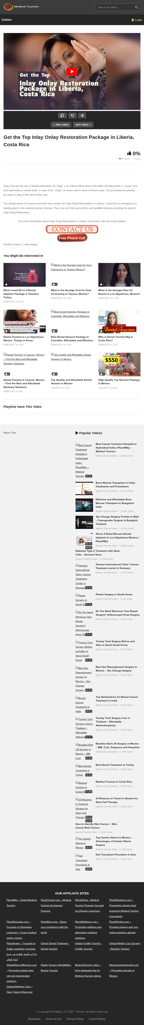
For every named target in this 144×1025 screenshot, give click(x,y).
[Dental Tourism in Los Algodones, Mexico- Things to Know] (25, 321)
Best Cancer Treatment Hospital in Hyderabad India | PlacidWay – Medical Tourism (116, 448)
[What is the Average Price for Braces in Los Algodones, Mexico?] (119, 275)
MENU (8, 19)
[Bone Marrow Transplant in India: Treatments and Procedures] (84, 488)
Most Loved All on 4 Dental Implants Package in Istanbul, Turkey (21, 294)
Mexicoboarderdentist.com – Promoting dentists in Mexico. (124, 970)
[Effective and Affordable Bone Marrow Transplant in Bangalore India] (84, 505)
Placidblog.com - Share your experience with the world (54, 927)
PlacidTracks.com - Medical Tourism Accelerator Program (56, 905)
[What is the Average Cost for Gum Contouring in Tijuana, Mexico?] (72, 275)
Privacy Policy (75, 1018)
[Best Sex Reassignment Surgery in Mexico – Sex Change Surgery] (84, 679)
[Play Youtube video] (72, 71)
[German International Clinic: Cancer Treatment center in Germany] (84, 576)
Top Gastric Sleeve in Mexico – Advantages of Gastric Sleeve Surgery (114, 841)
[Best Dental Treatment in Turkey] (84, 770)
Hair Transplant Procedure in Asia (116, 854)
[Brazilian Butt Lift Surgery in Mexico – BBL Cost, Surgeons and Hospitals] (84, 751)
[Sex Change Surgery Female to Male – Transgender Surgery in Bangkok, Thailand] (84, 522)
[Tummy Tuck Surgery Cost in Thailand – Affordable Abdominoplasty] (84, 728)
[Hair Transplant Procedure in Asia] (84, 862)
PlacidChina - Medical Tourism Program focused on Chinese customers (89, 905)
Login (138, 19)
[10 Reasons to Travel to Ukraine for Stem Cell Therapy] (84, 808)
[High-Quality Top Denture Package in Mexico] (119, 364)
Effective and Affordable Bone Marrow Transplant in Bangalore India (115, 503)
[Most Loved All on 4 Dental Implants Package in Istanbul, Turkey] (25, 275)
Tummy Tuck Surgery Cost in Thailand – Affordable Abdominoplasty (113, 722)
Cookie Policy (97, 1018)
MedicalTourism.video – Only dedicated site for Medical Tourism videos (88, 970)
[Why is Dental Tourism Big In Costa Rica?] (119, 321)
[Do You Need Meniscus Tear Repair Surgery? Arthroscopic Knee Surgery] (84, 623)
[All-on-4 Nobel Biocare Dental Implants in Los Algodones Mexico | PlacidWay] (84, 539)
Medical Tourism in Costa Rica (114, 781)
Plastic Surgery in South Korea (114, 594)
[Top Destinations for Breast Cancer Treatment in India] (84, 705)
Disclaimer (34, 1018)
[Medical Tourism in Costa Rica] (84, 787)
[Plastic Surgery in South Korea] (84, 600)
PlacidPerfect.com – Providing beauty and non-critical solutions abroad (124, 927)
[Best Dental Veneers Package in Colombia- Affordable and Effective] (72, 321)
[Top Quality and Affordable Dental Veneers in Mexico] (72, 364)
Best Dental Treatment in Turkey (115, 764)
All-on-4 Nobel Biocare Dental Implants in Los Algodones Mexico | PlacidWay (117, 537)
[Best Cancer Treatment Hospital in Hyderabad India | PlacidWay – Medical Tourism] (84, 461)
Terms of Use (53, 1018)
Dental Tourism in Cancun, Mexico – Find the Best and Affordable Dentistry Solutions (24, 383)
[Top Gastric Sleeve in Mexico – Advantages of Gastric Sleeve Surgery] (84, 843)
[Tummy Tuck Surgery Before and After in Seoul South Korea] (84, 651)
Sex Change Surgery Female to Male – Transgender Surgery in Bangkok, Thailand (117, 520)
